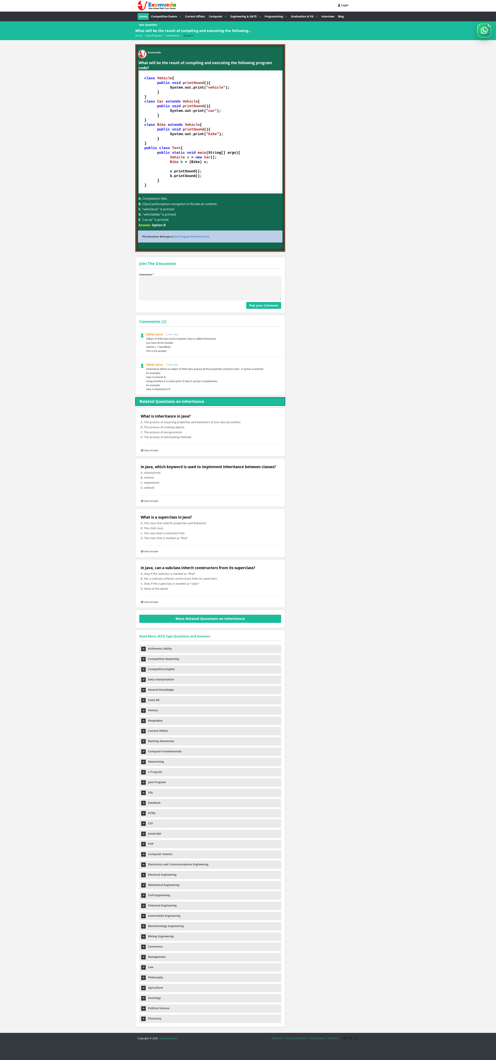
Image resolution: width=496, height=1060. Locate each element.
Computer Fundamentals (164, 751)
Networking (155, 761)
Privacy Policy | (317, 1038)
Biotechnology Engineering (165, 926)
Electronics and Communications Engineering (177, 864)
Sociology (153, 998)
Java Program (182, 236)
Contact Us (334, 1038)
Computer (215, 16)
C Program (154, 772)
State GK (152, 700)
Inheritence (201, 236)
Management (156, 957)
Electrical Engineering (161, 874)
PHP (150, 844)
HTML (151, 813)
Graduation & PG (302, 16)
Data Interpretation (160, 679)
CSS (149, 823)
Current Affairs (195, 16)
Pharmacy (153, 1018)
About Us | (277, 1038)
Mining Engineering (160, 936)
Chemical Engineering (161, 905)
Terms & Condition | (296, 1038)
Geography (154, 720)
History (152, 710)
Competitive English (160, 669)
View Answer (151, 450)
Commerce (154, 946)
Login (344, 5)
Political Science (157, 1008)
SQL (149, 792)
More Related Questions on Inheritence (210, 618)
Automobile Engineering (163, 916)
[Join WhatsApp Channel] (484, 30)
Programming (274, 16)
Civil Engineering (158, 895)
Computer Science (159, 854)
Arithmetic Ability (159, 648)
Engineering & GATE (243, 16)
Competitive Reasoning (162, 659)
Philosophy (154, 977)
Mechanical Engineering (162, 885)
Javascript (153, 833)
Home (143, 16)
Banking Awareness (160, 741)
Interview (327, 16)
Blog (341, 16)
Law (149, 967)
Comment (146, 274)
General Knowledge (160, 689)
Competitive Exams (164, 16)
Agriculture (154, 987)
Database (153, 802)
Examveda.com (167, 1038)
